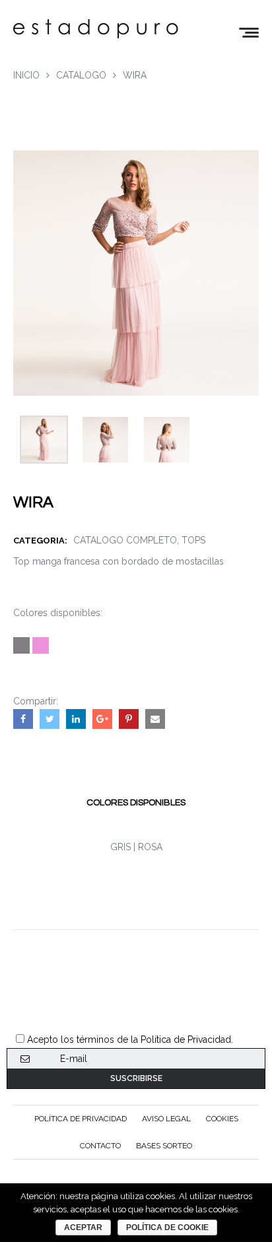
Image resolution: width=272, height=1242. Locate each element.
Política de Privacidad (186, 1039)
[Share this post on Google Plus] (102, 719)
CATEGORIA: (43, 540)
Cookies (222, 1118)
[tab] (136, 803)
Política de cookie (167, 1227)
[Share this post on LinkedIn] (76, 719)
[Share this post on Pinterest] (129, 719)
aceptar (83, 1227)
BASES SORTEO (164, 1145)
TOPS (193, 540)
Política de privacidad (80, 1118)
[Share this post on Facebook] (23, 719)
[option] (44, 440)
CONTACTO (100, 1145)
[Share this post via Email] (155, 719)
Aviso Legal (166, 1118)
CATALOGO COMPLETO (125, 540)
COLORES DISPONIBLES (136, 802)
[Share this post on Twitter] (49, 719)
